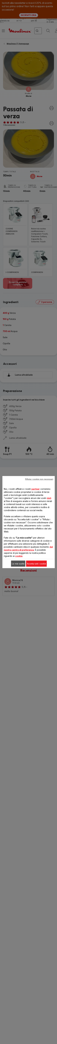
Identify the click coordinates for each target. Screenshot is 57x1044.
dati (49, 498)
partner (35, 488)
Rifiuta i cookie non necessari (39, 479)
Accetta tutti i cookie (36, 563)
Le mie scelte (18, 563)
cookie (18, 556)
